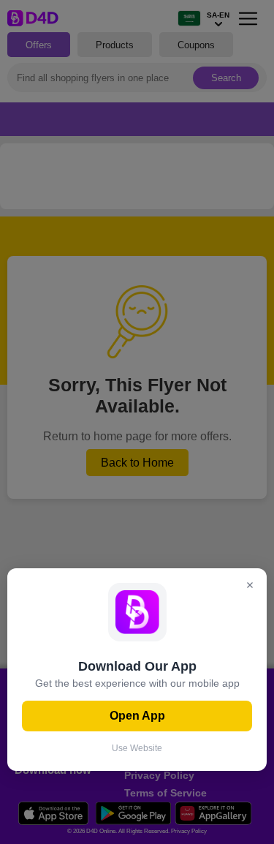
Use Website (137, 748)
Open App (137, 715)
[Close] (250, 586)
